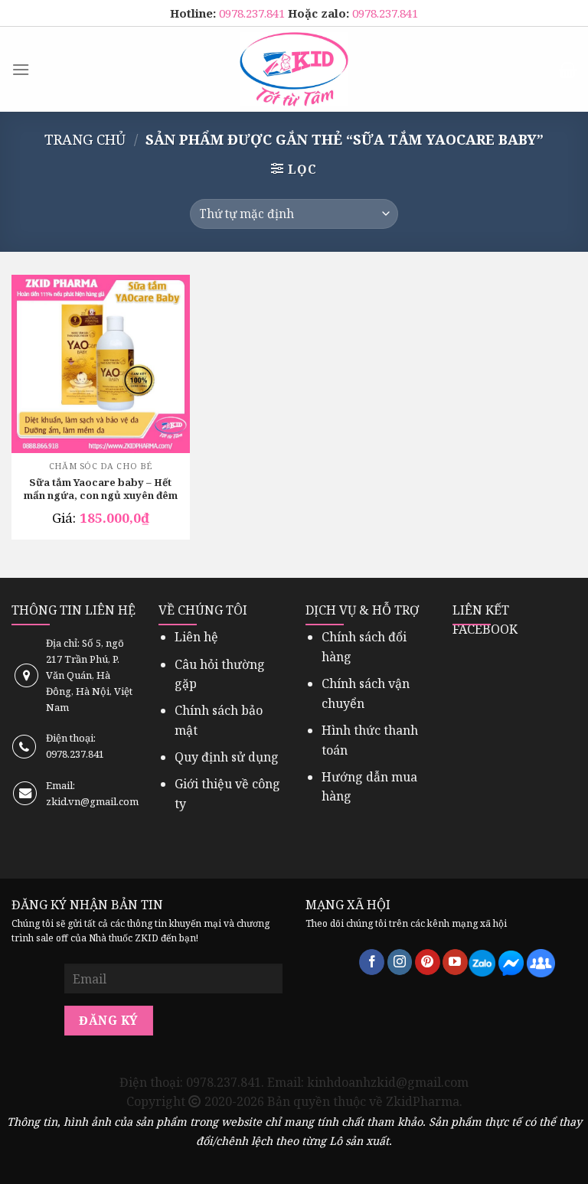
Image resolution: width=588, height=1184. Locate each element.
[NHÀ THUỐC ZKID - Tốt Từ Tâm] (294, 69)
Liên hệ (196, 636)
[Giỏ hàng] (568, 69)
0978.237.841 (253, 13)
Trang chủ (85, 138)
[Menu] (20, 69)
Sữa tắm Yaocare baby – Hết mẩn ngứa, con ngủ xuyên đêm (101, 489)
